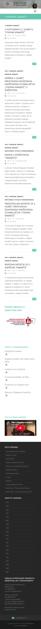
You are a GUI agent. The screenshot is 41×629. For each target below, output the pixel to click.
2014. (6, 144)
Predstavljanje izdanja (12, 473)
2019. (7, 528)
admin (9, 35)
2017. (7, 535)
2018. (7, 532)
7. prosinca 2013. (20, 93)
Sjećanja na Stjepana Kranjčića (15, 462)
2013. (6, 71)
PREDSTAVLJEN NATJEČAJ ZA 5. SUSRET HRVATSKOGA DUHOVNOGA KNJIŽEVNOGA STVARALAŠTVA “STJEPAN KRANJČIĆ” (20, 209)
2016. (7, 539)
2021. (7, 521)
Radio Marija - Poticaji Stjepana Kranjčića (19, 151)
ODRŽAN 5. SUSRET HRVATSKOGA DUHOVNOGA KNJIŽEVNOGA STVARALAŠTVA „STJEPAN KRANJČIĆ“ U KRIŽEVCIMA (20, 84)
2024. (7, 510)
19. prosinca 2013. (20, 35)
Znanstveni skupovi (11, 470)
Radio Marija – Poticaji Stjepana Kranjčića (18, 488)
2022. (7, 517)
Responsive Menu (35, 11)
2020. (7, 524)
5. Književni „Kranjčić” (12, 26)
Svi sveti (8, 477)
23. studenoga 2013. (21, 161)
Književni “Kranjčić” (11, 455)
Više (34, 64)
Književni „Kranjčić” (12, 74)
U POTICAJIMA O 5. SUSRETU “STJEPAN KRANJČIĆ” (19, 31)
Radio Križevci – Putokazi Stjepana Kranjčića (19, 492)
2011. (7, 557)
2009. (7, 565)
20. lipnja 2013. (19, 219)
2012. (7, 554)
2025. (7, 506)
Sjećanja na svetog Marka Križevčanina (17, 466)
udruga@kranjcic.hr (21, 618)
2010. (7, 561)
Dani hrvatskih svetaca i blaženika (16, 451)
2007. (7, 572)
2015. (7, 543)
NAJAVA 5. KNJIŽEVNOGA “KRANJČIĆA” (17, 156)
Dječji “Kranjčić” (10, 459)
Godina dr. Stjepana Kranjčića (14, 484)
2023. (7, 513)
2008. (7, 568)
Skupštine (8, 481)
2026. (7, 502)
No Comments (11, 38)
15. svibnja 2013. (20, 270)
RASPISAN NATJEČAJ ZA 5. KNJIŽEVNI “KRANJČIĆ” (17, 266)
